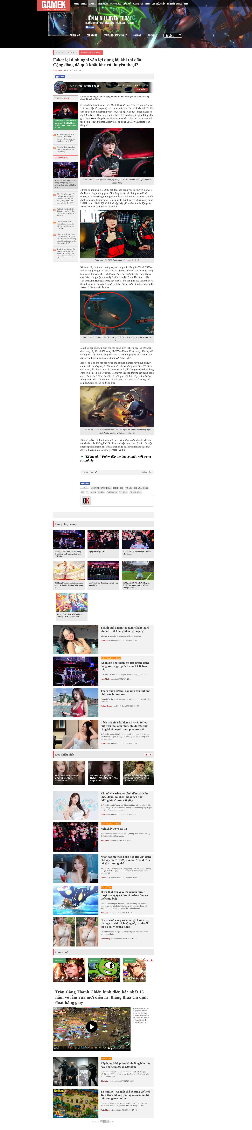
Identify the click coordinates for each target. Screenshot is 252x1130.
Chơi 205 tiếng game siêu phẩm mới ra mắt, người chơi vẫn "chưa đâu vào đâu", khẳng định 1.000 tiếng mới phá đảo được (66, 198)
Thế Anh (104, 640)
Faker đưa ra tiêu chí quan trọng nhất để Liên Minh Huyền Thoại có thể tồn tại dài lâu (65, 124)
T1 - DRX (101, 492)
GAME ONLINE (103, 3)
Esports (72, 53)
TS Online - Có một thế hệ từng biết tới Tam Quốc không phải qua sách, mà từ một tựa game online (125, 1095)
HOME (76, 3)
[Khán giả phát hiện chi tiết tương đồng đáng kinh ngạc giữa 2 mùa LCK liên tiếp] (65, 170)
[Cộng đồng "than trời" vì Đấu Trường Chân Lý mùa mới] (72, 603)
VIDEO (186, 3)
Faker (93, 115)
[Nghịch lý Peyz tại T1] (103, 540)
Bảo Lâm (104, 913)
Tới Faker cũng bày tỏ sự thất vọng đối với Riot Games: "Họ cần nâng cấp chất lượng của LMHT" (66, 138)
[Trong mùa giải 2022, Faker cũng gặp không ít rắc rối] (117, 234)
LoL (121, 488)
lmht (115, 488)
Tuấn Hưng (105, 938)
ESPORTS (92, 3)
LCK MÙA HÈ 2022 (141, 488)
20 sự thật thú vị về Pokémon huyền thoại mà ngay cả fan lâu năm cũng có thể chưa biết (124, 895)
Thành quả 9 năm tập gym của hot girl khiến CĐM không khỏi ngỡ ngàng (125, 629)
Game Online (116, 938)
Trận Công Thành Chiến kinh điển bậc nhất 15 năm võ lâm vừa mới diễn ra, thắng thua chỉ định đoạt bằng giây (101, 997)
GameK (59, 53)
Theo (117, 472)
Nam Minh (105, 679)
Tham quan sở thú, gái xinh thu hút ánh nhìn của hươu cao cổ (125, 692)
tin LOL (129, 488)
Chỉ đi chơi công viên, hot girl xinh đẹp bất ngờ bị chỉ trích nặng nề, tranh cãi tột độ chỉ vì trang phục (125, 923)
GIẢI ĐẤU (137, 35)
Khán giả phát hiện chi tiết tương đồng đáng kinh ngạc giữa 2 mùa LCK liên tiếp (65, 183)
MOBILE (84, 3)
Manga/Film (115, 913)
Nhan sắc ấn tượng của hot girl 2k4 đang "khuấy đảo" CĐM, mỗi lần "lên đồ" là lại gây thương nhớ (126, 860)
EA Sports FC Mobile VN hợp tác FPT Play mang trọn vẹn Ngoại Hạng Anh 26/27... (136, 585)
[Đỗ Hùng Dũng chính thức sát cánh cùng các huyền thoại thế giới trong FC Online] (69, 571)
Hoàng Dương (106, 706)
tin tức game (135, 492)
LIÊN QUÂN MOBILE (174, 3)
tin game (123, 492)
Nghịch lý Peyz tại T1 (98, 551)
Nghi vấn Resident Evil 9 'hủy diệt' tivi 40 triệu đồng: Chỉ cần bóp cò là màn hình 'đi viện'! (66, 212)
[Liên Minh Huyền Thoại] (65, 17)
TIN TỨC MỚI (75, 35)
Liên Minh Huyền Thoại (108, 17)
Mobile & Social (115, 640)
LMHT (147, 3)
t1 (87, 492)
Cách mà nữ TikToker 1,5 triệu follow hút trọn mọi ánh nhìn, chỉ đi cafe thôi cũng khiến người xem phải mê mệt (124, 726)
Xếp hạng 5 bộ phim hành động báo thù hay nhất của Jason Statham (125, 1065)
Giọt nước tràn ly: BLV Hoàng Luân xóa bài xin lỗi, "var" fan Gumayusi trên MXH (65, 225)
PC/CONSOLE (115, 3)
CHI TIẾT (141, 90)
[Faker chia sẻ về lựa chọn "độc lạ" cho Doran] (138, 540)
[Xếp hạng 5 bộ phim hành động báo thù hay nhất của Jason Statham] (75, 1071)
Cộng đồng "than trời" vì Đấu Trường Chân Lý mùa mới (69, 615)
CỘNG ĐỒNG (92, 35)
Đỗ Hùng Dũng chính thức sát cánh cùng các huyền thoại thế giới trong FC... (69, 585)
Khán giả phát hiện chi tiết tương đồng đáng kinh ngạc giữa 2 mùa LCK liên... (68, 553)
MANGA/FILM (138, 3)
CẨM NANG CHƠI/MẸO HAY (115, 35)
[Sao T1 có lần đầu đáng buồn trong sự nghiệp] (103, 571)
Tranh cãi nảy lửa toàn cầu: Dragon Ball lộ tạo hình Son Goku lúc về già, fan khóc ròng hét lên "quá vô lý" (66, 253)
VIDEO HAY (152, 35)
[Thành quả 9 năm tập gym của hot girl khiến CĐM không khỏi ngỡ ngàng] (75, 639)
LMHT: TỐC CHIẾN (158, 3)
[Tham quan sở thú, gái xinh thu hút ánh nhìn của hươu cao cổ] (75, 702)
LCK (82, 492)
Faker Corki (112, 492)
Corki (148, 274)
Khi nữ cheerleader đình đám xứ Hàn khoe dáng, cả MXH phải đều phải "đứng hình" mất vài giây (124, 797)
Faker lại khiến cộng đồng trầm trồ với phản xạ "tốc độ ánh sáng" (66, 149)
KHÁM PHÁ (127, 3)
